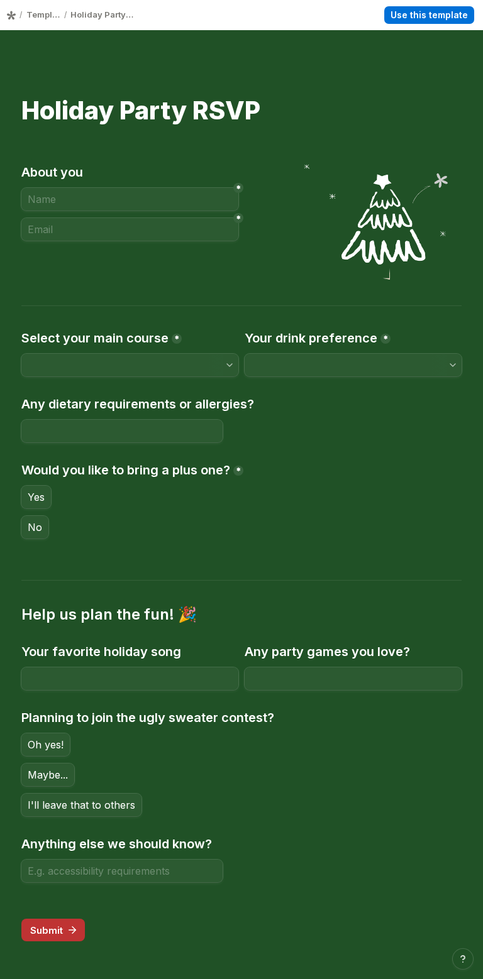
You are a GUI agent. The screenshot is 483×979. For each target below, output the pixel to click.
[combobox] (129, 365)
